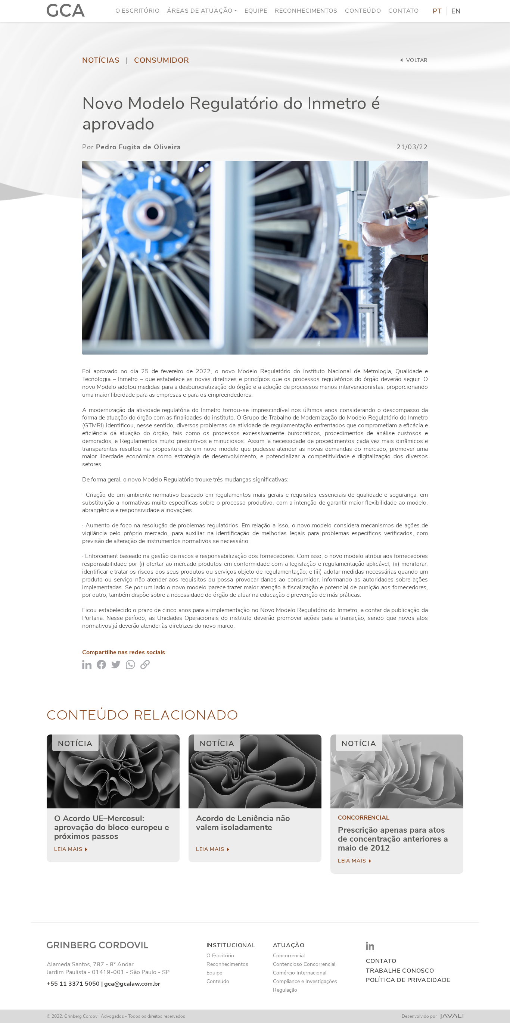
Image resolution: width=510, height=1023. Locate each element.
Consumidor (161, 60)
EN (456, 11)
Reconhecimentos (306, 11)
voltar (416, 60)
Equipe (256, 11)
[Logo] (66, 11)
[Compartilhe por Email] (145, 664)
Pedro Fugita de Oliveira (138, 147)
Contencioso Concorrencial (304, 964)
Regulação (285, 990)
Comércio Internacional (299, 972)
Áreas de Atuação (200, 11)
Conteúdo (363, 11)
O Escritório (137, 11)
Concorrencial (363, 818)
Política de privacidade (408, 980)
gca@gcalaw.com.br (132, 984)
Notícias (101, 60)
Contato (403, 11)
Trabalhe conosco (400, 971)
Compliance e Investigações (305, 981)
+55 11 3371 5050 (73, 984)
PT (437, 11)
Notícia (75, 744)
